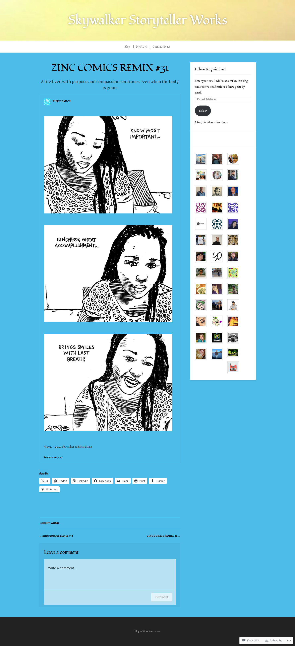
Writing (55, 522)
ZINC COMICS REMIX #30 (57, 535)
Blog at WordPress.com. (148, 631)
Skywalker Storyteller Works (147, 20)
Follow (203, 111)
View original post (53, 457)
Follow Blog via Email (210, 69)
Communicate (161, 46)
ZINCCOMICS (61, 101)
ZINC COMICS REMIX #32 (162, 535)
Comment (161, 597)
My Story (141, 46)
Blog (127, 46)
